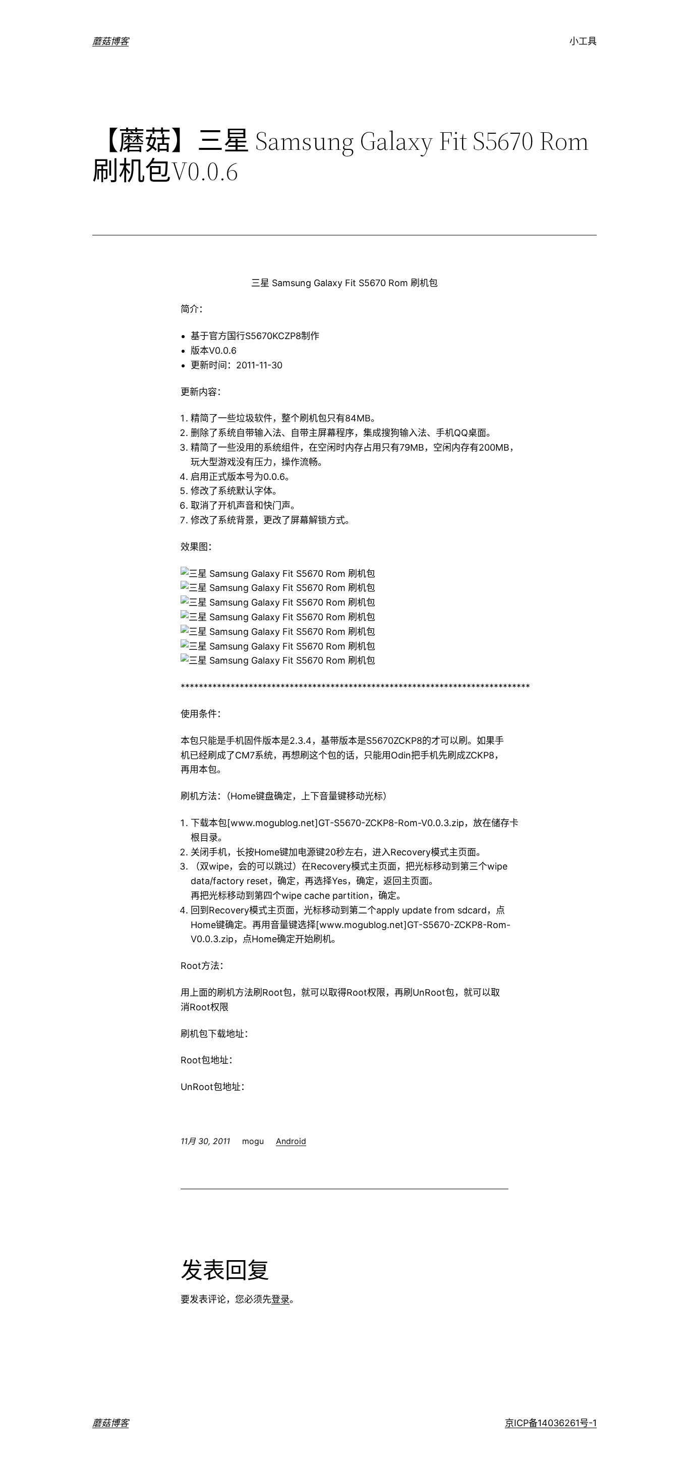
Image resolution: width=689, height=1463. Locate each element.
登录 (280, 1299)
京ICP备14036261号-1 (551, 1423)
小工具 (583, 41)
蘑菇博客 (110, 41)
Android (291, 1141)
